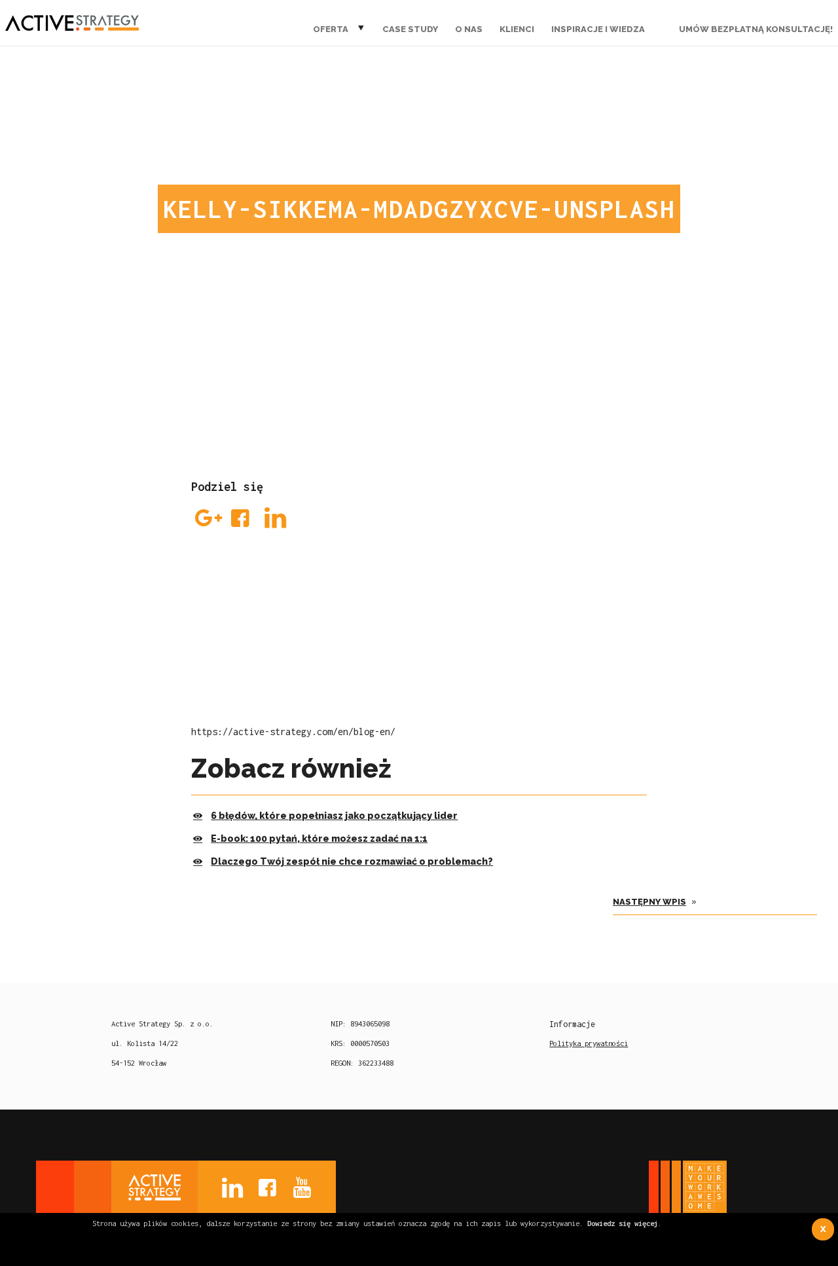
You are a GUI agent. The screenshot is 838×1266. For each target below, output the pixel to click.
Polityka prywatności (588, 1043)
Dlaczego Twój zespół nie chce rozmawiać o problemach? (352, 861)
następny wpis (649, 902)
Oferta (330, 29)
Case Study (410, 29)
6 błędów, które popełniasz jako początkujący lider (334, 815)
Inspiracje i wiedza (598, 29)
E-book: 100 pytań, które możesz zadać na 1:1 (319, 838)
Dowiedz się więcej (622, 1223)
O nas (469, 29)
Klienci (517, 29)
